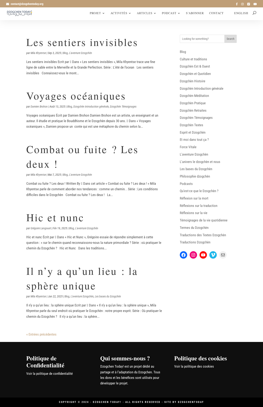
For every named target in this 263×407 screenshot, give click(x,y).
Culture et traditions (193, 59)
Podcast (169, 13)
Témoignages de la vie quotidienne (203, 220)
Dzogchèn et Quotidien (195, 74)
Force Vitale (188, 147)
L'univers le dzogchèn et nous (200, 162)
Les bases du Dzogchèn (108, 296)
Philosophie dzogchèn (195, 176)
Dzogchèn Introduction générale (91, 106)
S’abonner (195, 13)
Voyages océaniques (76, 95)
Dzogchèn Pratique (193, 103)
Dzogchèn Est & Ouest (195, 66)
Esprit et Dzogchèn (192, 132)
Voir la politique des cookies (194, 366)
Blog (65, 53)
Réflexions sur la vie (193, 213)
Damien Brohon (39, 106)
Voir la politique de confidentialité (49, 373)
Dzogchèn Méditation (194, 96)
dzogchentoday (191, 402)
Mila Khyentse (38, 53)
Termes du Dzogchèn (194, 228)
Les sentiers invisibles (82, 42)
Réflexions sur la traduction (198, 206)
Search (230, 38)
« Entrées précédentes (41, 334)
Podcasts (186, 184)
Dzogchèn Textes (191, 125)
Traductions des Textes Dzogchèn (203, 235)
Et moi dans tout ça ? (194, 140)
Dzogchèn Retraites (193, 110)
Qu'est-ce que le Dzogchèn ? (199, 191)
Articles (144, 13)
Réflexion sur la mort (194, 198)
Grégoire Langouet (41, 228)
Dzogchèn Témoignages (123, 106)
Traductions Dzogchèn (195, 242)
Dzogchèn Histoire (192, 81)
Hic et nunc (55, 217)
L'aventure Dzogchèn (80, 53)
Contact (216, 13)
